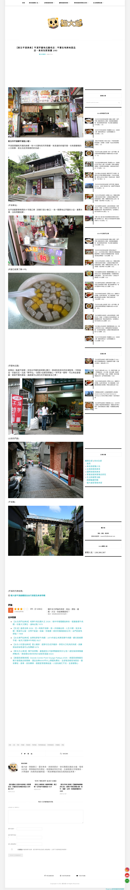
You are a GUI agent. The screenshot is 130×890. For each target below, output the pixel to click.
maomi (65, 754)
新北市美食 (42, 54)
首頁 (23, 2)
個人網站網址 (12, 844)
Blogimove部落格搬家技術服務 (115, 889)
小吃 (14, 744)
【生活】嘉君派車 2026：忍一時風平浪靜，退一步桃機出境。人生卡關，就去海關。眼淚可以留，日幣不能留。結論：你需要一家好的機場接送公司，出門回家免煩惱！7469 (47, 631)
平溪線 (22, 744)
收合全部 (98, 461)
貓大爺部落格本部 (94, 483)
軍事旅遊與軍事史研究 (80, 2)
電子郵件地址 (12, 836)
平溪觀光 (58, 744)
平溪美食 (28, 744)
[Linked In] (31, 753)
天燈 (10, 744)
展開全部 (89, 461)
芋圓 (63, 744)
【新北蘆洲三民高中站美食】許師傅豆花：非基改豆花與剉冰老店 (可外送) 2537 (19, 787)
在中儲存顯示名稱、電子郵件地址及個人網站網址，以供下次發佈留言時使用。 (42, 849)
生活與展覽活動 (97, 2)
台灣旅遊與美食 (48, 2)
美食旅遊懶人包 (33, 2)
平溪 (18, 744)
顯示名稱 (11, 829)
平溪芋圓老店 (51, 744)
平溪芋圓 (34, 744)
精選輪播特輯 (92, 480)
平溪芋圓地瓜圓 (42, 744)
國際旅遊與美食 (63, 2)
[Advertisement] (45, 72)
